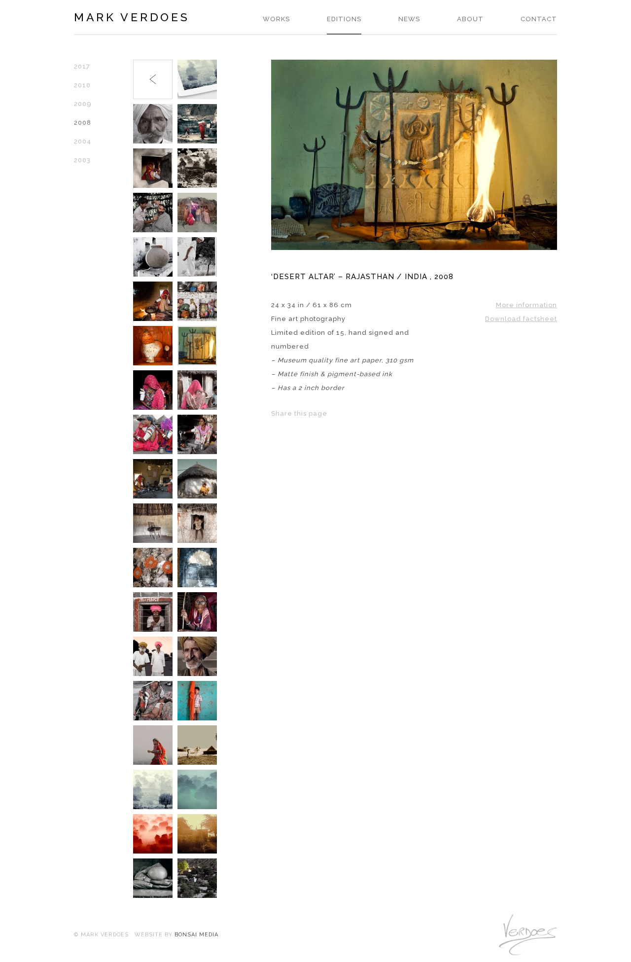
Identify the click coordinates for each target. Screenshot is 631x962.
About (470, 19)
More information (526, 305)
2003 (82, 160)
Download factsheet (521, 318)
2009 (83, 103)
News (409, 19)
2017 (82, 66)
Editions (344, 19)
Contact (539, 19)
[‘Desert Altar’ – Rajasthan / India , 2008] (414, 247)
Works (276, 19)
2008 (82, 122)
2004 (82, 141)
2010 (82, 85)
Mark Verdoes (131, 17)
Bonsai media (196, 934)
